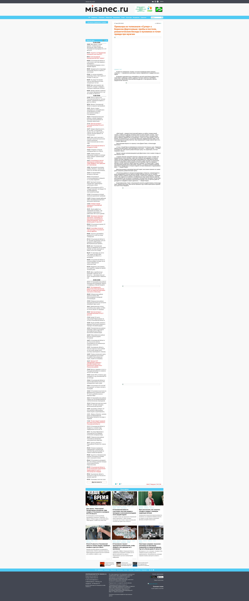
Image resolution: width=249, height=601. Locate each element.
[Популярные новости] (106, 40)
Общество (109, 17)
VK (157, 484)
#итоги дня (88, 542)
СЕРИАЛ (116, 69)
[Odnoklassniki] (155, 2)
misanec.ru (88, 586)
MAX (148, 484)
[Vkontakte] (153, 2)
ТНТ (121, 69)
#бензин (140, 542)
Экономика (116, 17)
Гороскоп (143, 17)
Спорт (123, 17)
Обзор (128, 506)
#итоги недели (124, 507)
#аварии (114, 507)
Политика (101, 17)
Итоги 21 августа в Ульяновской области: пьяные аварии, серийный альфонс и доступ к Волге (98, 545)
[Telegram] (157, 2)
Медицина (141, 506)
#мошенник (123, 542)
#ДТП (118, 507)
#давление (141, 507)
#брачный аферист (116, 542)
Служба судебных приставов (157, 588)
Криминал (94, 17)
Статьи (96, 506)
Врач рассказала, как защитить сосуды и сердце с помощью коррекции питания (149, 511)
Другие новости (97, 482)
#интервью (146, 507)
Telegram (153, 484)
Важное (114, 540)
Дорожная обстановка (117, 506)
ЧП (89, 17)
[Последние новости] (103, 40)
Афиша (87, 506)
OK (160, 484)
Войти (161, 1)
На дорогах (136, 17)
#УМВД (128, 542)
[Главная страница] (107, 8)
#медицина (152, 507)
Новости (92, 506)
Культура (129, 17)
